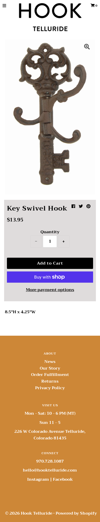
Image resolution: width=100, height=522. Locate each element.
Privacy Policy (50, 388)
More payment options (50, 290)
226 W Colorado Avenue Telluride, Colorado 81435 (49, 435)
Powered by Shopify (76, 513)
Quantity (50, 231)
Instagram (38, 479)
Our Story (50, 368)
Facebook (63, 479)
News (49, 361)
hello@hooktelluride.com (50, 470)
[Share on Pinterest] (88, 206)
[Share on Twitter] (81, 206)
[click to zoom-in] (87, 47)
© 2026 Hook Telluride (28, 513)
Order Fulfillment (50, 374)
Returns (49, 381)
